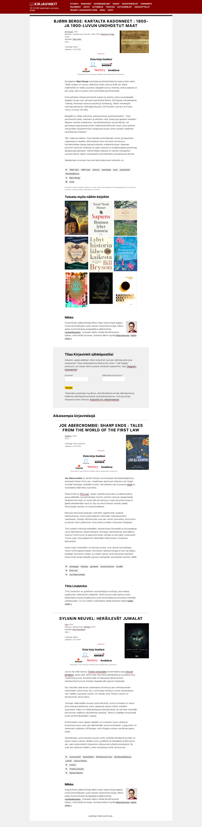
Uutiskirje (97, 7)
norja (71, 182)
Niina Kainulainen (78, 629)
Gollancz (68, 436)
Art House (69, 32)
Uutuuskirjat (124, 7)
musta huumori (107, 566)
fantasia (84, 566)
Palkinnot (75, 7)
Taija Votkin (76, 39)
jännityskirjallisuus (122, 757)
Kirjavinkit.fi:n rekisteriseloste (104, 399)
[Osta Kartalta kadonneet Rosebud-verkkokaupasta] (108, 66)
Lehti (110, 10)
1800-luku (74, 170)
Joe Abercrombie (77, 574)
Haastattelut (142, 7)
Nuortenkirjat (130, 4)
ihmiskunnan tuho (104, 757)
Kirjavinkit (45, 4)
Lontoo (72, 765)
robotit (68, 761)
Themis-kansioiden (97, 671)
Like (66, 624)
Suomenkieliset (102, 4)
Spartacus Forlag (107, 34)
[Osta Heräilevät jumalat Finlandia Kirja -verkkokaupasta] (86, 656)
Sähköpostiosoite (112, 375)
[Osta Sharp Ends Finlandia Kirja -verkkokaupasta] (87, 463)
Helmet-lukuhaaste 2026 (83, 10)
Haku (102, 10)
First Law (73, 570)
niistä (129, 484)
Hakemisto (146, 4)
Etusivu (74, 4)
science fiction (80, 761)
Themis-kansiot (76, 769)
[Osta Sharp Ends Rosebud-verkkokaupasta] (101, 463)
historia (96, 170)
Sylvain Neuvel (76, 773)
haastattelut (88, 757)
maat (115, 170)
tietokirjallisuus (72, 174)
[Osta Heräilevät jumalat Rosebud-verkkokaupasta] (100, 656)
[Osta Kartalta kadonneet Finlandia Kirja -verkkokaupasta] (94, 66)
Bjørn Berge (74, 178)
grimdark (94, 566)
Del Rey (87, 627)
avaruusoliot (75, 757)
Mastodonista (122, 335)
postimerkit (125, 170)
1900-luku (85, 170)
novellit (119, 566)
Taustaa (110, 7)
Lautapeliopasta (72, 332)
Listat (86, 7)
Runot (116, 4)
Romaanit (86, 4)
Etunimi (69, 375)
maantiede (106, 170)
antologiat (74, 566)
